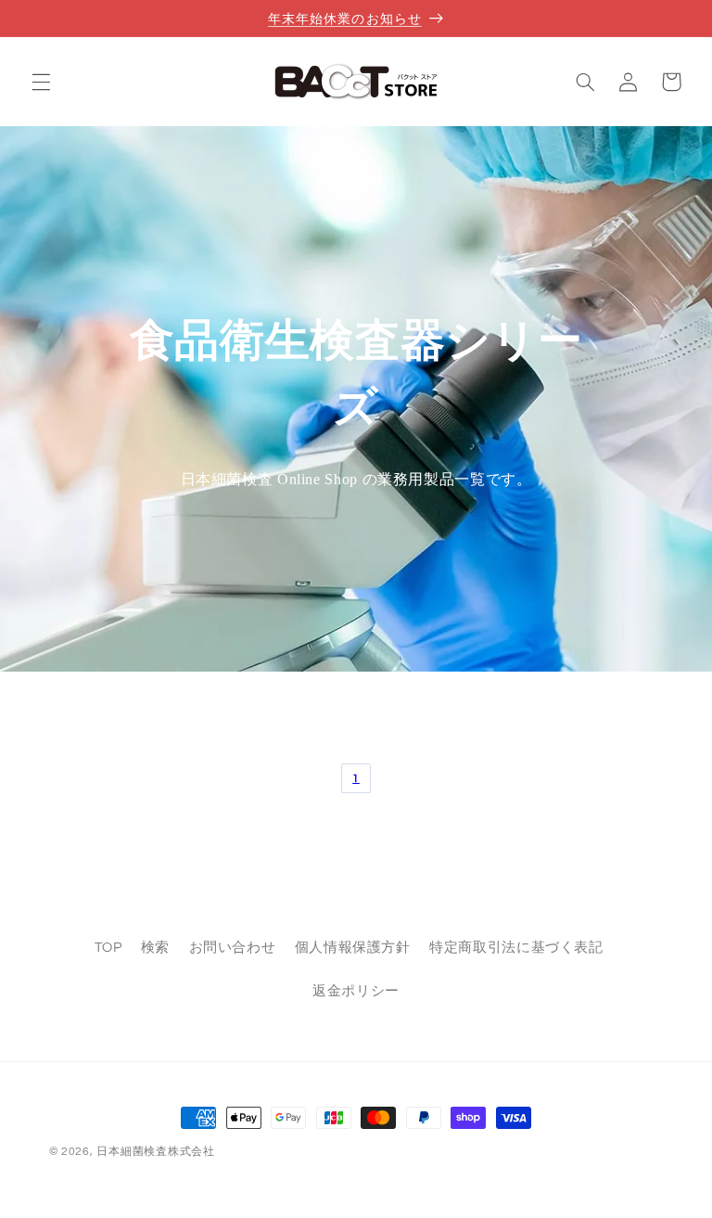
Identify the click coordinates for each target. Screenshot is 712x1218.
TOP (108, 948)
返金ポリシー (356, 991)
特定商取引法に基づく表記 (516, 948)
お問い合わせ (232, 948)
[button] (40, 81)
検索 (155, 948)
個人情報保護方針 (353, 948)
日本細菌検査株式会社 (155, 1152)
